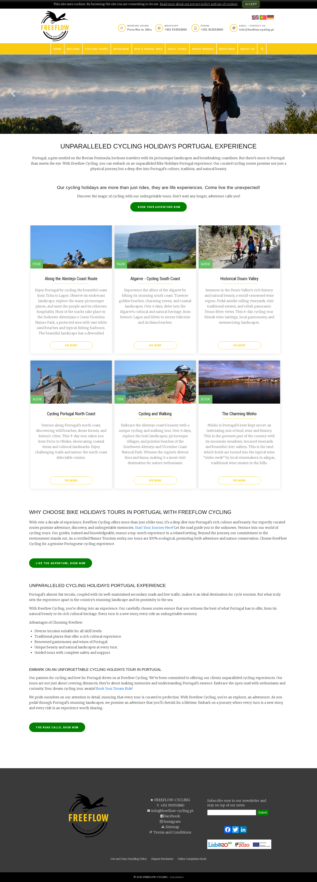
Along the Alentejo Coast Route (71, 278)
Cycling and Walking (155, 413)
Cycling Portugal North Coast (71, 413)
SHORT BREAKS (203, 49)
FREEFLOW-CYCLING (172, 800)
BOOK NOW (227, 49)
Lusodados (177, 877)
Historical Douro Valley (239, 278)
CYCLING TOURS (96, 49)
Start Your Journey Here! (154, 528)
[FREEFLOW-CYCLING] (55, 25)
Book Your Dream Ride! (114, 689)
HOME (57, 49)
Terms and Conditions (172, 832)
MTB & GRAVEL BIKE (148, 49)
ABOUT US (247, 49)
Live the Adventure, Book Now (60, 563)
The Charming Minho (239, 413)
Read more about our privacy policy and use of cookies (199, 4)
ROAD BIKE (121, 49)
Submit (262, 812)
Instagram (172, 821)
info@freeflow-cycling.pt (171, 811)
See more (71, 345)
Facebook (171, 816)
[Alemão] (270, 17)
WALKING (73, 49)
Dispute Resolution (162, 858)
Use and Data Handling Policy (129, 858)
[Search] (262, 48)
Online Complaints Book (192, 858)
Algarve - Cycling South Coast (155, 278)
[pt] (263, 20)
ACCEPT (251, 4)
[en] (255, 20)
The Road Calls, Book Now (57, 727)
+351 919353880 (171, 805)
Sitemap (172, 827)
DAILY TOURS (177, 49)
